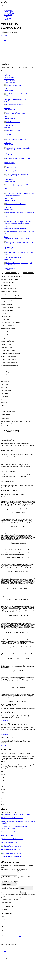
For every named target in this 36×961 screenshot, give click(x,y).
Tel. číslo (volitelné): (16, 876)
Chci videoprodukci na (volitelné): (11, 881)
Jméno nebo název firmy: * (15, 869)
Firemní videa (8, 75)
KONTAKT (8, 18)
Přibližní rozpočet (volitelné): (9, 888)
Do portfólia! (4, 720)
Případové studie (9, 77)
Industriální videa (9, 79)
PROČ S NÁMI (9, 11)
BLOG (6, 16)
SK (5, 20)
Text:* (2, 893)
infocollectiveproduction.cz (10, 920)
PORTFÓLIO (8, 10)
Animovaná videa (9, 80)
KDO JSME (8, 15)
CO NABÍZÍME (9, 13)
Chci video (4, 35)
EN (7, 20)
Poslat (23, 893)
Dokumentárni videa (10, 82)
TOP (5, 74)
